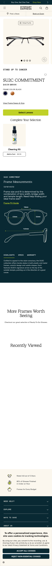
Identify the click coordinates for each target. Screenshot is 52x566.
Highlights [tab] (9, 255)
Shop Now (37, 2)
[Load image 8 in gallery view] (30, 60)
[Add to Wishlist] (45, 74)
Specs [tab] (21, 255)
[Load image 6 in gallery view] (24, 60)
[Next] (48, 2)
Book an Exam (38, 14)
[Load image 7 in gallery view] (27, 60)
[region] (26, 2)
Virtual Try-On (26, 23)
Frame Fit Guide (11, 203)
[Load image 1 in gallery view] (21, 60)
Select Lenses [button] (26, 112)
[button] (4, 8)
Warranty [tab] (31, 255)
